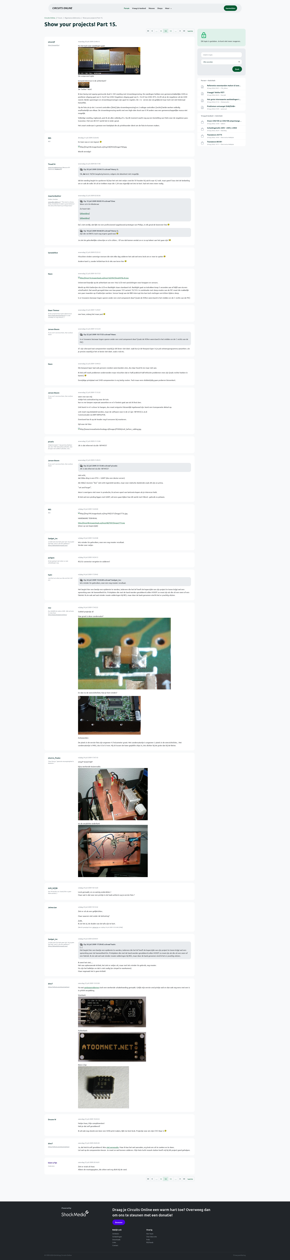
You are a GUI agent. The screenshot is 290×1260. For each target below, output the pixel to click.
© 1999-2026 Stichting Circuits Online (58, 1255)
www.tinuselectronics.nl (55, 167)
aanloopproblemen (91, 987)
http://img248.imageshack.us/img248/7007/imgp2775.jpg (101, 523)
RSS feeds (149, 1242)
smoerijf (51, 42)
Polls (148, 1239)
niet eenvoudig (112, 1147)
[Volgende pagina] (180, 31)
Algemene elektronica (72, 18)
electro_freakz (54, 758)
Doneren (118, 1222)
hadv (50, 574)
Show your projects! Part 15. (93, 18)
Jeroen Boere (53, 329)
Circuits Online (49, 18)
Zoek (237, 69)
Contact (115, 1245)
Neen (50, 273)
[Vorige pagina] (152, 31)
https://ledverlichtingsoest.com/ (58, 545)
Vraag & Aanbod (139, 8)
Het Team (149, 1234)
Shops (159, 8)
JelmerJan (52, 907)
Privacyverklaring (239, 1255)
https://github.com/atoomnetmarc (58, 987)
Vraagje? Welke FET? (215, 92)
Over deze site (151, 1237)
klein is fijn (52, 1162)
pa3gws (51, 557)
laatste (190, 31)
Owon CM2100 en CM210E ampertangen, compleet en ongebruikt (234, 120)
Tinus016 (51, 164)
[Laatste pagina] (184, 31)
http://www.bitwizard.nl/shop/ (57, 615)
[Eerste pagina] (148, 31)
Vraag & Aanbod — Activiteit (211, 116)
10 (166, 31)
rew (49, 607)
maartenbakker (54, 196)
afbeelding (84, 213)
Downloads (116, 1239)
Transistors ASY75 (214, 134)
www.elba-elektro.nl (54, 202)
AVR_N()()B (53, 888)
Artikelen (115, 1234)
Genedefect (53, 252)
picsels (51, 441)
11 (171, 31)
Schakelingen (117, 1237)
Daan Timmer (53, 310)
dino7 (50, 983)
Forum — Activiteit (208, 80)
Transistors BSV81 (214, 141)
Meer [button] (167, 8)
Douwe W (52, 1119)
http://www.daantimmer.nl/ (56, 315)
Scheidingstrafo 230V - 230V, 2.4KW (222, 128)
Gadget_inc (53, 538)
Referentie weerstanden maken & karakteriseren (227, 85)
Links (114, 1242)
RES (49, 138)
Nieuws (152, 8)
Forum (126, 8)
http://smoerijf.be (53, 45)
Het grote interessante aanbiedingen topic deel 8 (228, 99)
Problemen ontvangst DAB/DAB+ (221, 106)
